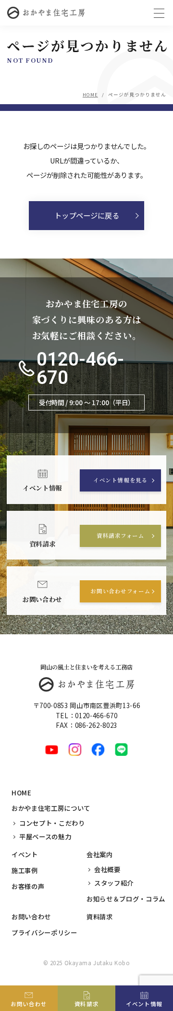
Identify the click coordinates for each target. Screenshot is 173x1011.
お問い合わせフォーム (120, 591)
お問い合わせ (31, 916)
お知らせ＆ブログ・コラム (125, 898)
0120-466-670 (80, 368)
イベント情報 (144, 1004)
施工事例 (25, 870)
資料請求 (99, 916)
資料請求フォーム (121, 535)
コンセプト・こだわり (52, 823)
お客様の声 (28, 886)
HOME (90, 94)
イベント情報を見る (120, 480)
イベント (25, 854)
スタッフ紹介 (114, 883)
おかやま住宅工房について (51, 808)
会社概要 (107, 869)
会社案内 (99, 854)
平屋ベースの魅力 (45, 836)
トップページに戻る (86, 215)
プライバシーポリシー (44, 932)
